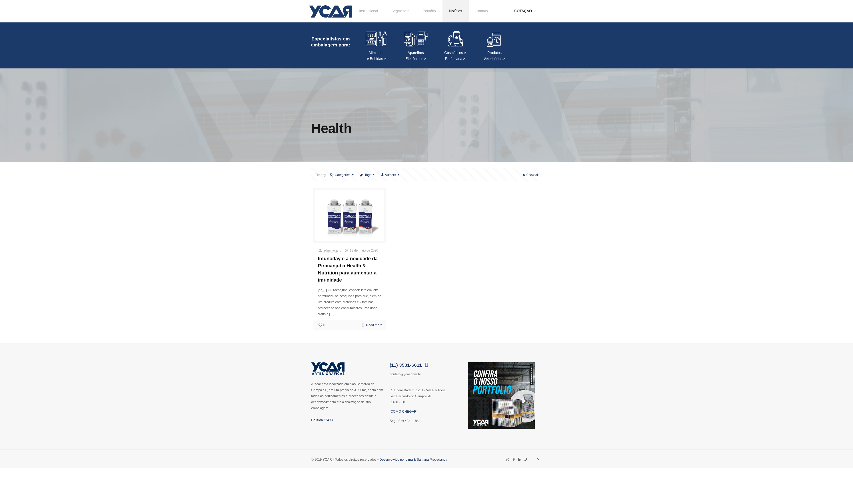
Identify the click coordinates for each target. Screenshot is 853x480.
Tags (368, 175)
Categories (343, 175)
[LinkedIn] (519, 459)
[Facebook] (513, 459)
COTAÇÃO (523, 11)
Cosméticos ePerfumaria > (455, 56)
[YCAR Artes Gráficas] (331, 11)
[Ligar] (525, 459)
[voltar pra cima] (537, 459)
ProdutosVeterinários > (494, 56)
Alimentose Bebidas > (376, 56)
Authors (390, 175)
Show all (532, 175)
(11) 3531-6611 (406, 365)
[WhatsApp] (507, 459)
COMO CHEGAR (404, 411)
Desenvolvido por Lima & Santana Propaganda (413, 459)
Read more (374, 325)
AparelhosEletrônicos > (415, 56)
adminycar (331, 250)
